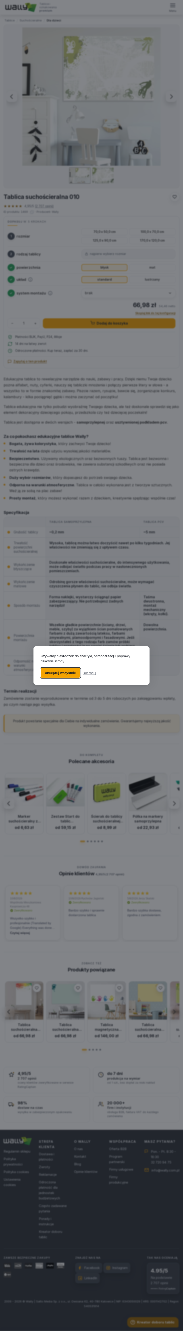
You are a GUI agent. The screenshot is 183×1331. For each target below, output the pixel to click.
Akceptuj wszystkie (60, 673)
